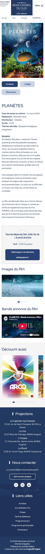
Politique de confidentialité (22, 546)
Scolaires (10, 84)
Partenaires (22, 530)
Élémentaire (11, 92)
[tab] (19, 301)
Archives (22, 503)
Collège (27, 84)
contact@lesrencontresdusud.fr (24, 470)
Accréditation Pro (22, 508)
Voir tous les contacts (22, 477)
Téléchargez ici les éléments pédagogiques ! (22, 254)
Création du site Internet (22, 549)
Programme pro (22, 521)
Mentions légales (22, 544)
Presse (22, 512)
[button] (39, 5)
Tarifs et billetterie (22, 517)
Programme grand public (23, 525)
